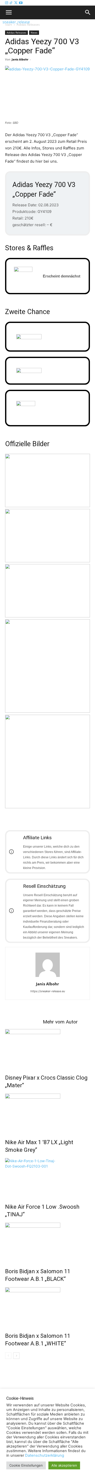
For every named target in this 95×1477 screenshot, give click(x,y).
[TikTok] (11, 3)
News (34, 32)
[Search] (88, 12)
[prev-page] (8, 1355)
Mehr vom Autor (60, 1022)
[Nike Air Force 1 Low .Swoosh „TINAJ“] (47, 1177)
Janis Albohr (20, 59)
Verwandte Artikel (24, 1022)
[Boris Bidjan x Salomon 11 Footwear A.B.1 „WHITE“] (47, 1306)
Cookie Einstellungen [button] (26, 1465)
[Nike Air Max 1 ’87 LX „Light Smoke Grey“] (47, 1113)
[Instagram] (7, 3)
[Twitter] (16, 3)
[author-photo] (47, 977)
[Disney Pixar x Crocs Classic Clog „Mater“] (47, 1048)
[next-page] (16, 1355)
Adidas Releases (16, 32)
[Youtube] (21, 3)
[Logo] (1, 22)
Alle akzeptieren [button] (64, 1465)
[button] (9, 12)
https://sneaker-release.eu (47, 991)
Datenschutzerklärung (44, 1455)
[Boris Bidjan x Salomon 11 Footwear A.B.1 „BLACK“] (47, 1242)
